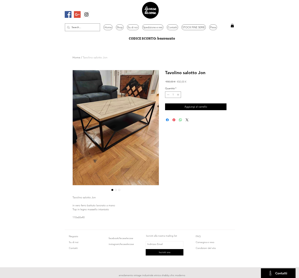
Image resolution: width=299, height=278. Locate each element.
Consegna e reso (205, 242)
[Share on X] (187, 120)
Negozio (73, 236)
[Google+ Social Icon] (77, 14)
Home (76, 57)
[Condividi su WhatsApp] (180, 120)
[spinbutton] (173, 95)
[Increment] (178, 95)
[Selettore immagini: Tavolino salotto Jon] (112, 190)
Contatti (73, 248)
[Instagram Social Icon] (86, 14)
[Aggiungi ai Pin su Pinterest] (174, 120)
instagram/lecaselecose (121, 244)
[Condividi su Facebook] (167, 120)
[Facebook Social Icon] (68, 14)
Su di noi (73, 242)
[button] (232, 25)
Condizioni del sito (206, 248)
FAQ (198, 236)
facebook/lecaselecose (121, 238)
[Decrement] (168, 95)
